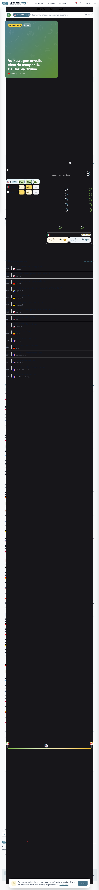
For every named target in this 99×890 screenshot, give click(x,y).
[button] (88, 15)
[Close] (29, 15)
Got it (83, 883)
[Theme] (81, 3)
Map (64, 3)
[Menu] (95, 3)
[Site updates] (76, 3)
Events (52, 3)
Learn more (64, 885)
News (40, 3)
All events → (89, 262)
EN (87, 3)
